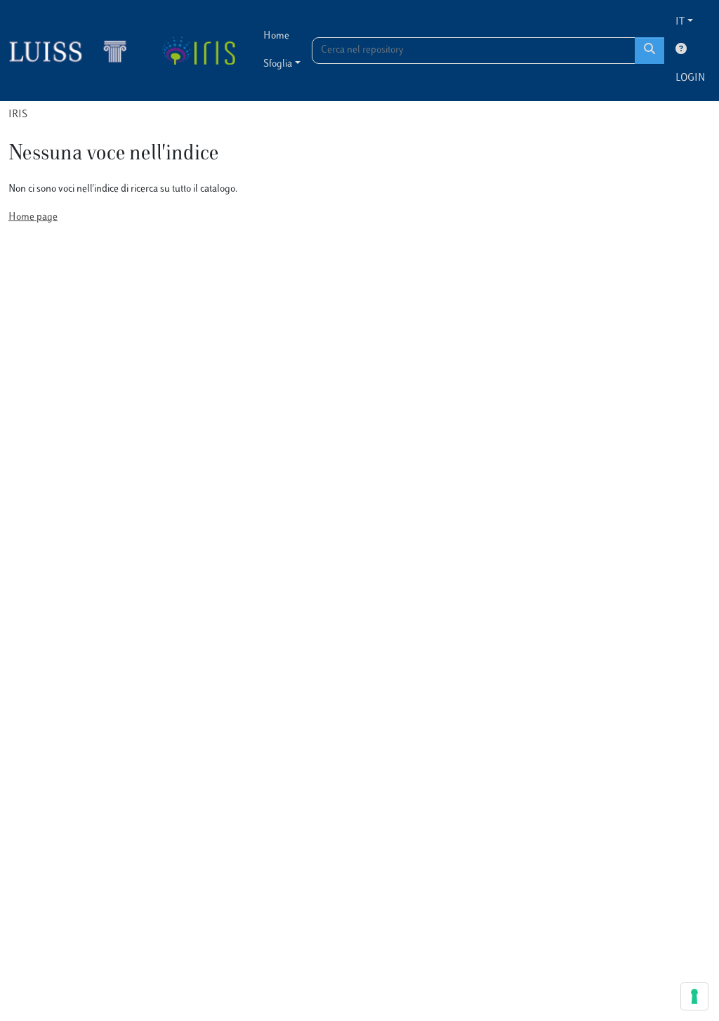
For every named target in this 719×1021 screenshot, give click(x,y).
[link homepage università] (198, 50)
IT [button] (680, 22)
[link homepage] (73, 50)
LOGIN (690, 78)
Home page (33, 217)
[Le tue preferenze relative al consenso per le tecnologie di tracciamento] (694, 996)
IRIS (17, 115)
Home (276, 36)
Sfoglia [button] (277, 64)
